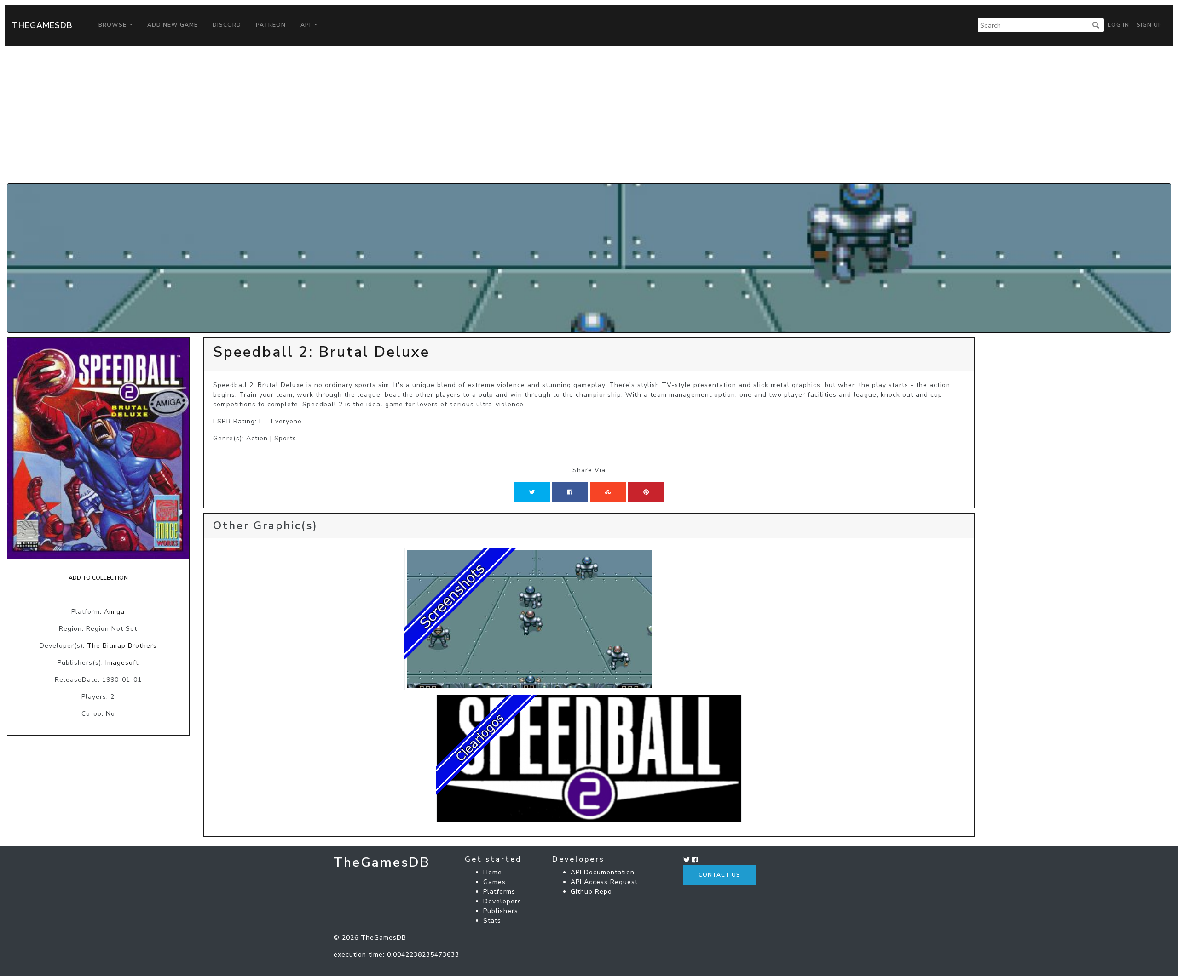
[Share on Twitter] (532, 492)
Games (494, 882)
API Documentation (603, 872)
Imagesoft (122, 662)
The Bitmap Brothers (122, 645)
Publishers (500, 911)
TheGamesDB (42, 25)
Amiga (114, 611)
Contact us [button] (719, 875)
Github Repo (591, 891)
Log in (1118, 25)
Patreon (271, 25)
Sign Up (1149, 25)
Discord (227, 25)
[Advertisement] (589, 114)
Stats (492, 920)
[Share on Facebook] (570, 492)
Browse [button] (113, 25)
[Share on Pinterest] (646, 492)
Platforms (499, 891)
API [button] (306, 25)
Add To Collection (98, 578)
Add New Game (172, 25)
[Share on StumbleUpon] (608, 492)
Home (492, 872)
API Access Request (604, 882)
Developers (502, 901)
